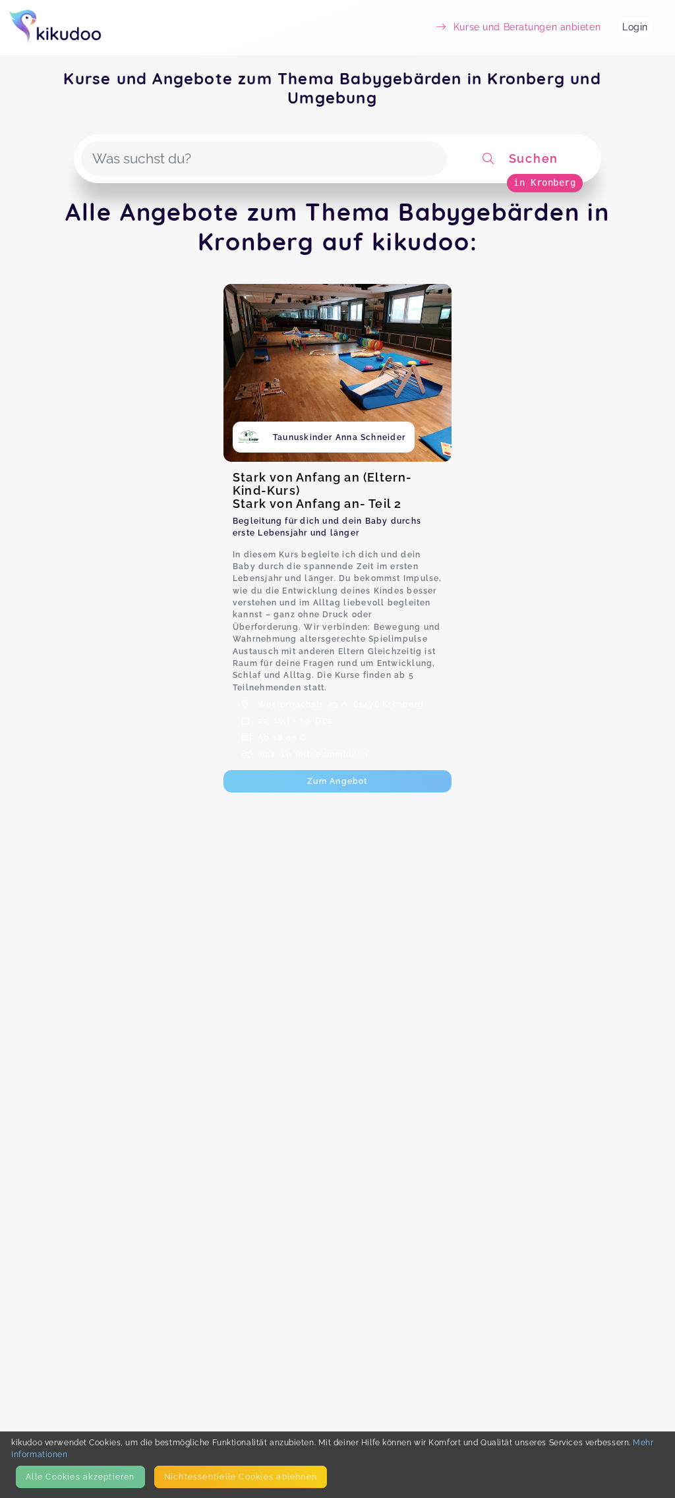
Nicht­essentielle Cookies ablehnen (240, 1477)
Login (635, 27)
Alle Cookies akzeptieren (80, 1477)
